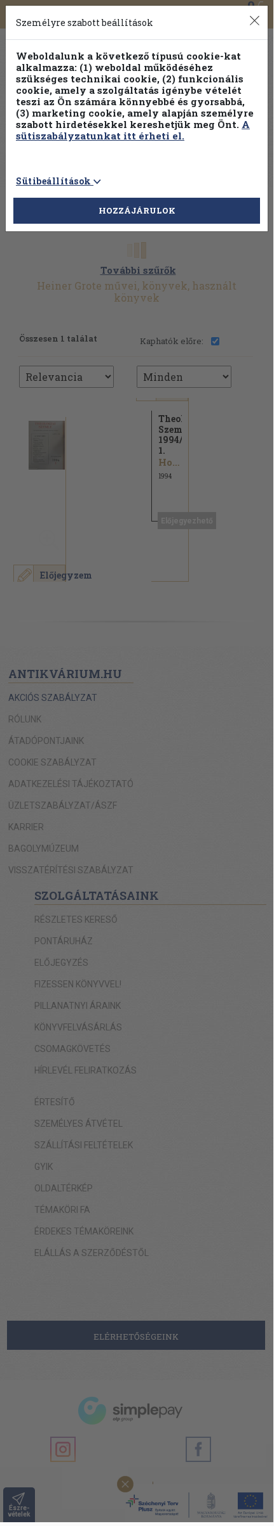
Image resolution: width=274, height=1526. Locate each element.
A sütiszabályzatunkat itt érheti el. (133, 130)
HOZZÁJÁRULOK (137, 210)
